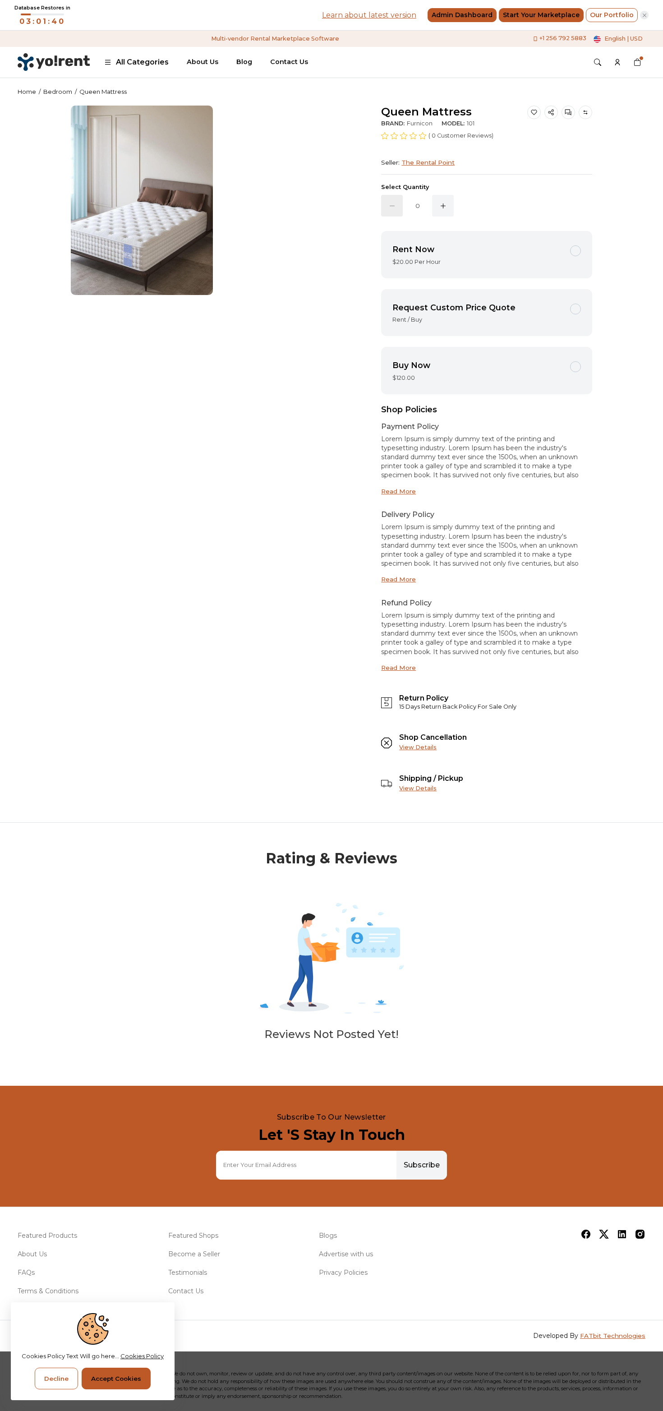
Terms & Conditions (48, 1291)
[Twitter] (604, 1234)
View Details (418, 747)
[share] (551, 112)
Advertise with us (346, 1254)
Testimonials (187, 1272)
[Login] (617, 62)
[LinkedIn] (622, 1234)
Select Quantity (405, 187)
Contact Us (289, 62)
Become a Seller (194, 1254)
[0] (637, 62)
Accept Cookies (116, 1378)
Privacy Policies (343, 1272)
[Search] (597, 62)
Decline (56, 1378)
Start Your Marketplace (541, 15)
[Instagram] (640, 1234)
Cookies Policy (142, 1356)
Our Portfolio (612, 15)
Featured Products (47, 1235)
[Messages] (568, 112)
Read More (398, 491)
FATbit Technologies (612, 1335)
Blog (244, 62)
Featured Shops (193, 1235)
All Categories (142, 62)
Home (27, 91)
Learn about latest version (369, 15)
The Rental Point (428, 162)
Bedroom (57, 91)
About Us (202, 62)
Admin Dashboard (462, 15)
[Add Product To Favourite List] (534, 112)
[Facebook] (585, 1234)
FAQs (26, 1272)
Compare (585, 112)
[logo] (54, 62)
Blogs (328, 1235)
